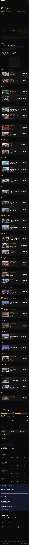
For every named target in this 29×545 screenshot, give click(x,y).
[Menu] (27, 1)
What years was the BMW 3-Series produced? (8, 53)
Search (2, 527)
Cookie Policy (17, 526)
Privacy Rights (17, 527)
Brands (2, 526)
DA (3, 538)
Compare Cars (3, 528)
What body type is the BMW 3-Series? (7, 54)
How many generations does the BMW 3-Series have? (9, 52)
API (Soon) (10, 526)
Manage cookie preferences (18, 529)
